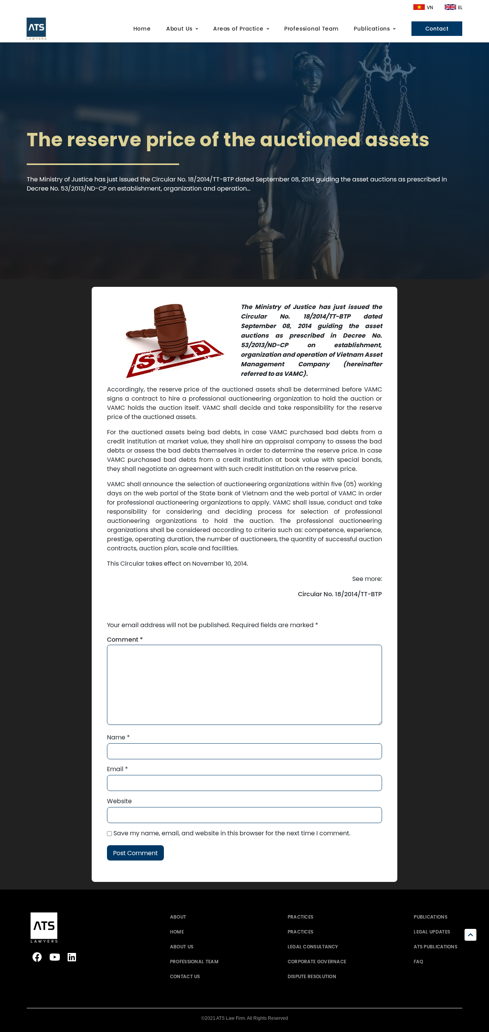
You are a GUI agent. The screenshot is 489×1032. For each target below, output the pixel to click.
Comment (125, 640)
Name (118, 737)
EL (460, 7)
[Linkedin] (71, 957)
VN (430, 7)
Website (119, 801)
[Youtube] (54, 957)
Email (117, 769)
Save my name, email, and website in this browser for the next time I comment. (231, 833)
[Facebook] (37, 957)
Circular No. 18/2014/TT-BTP (340, 594)
